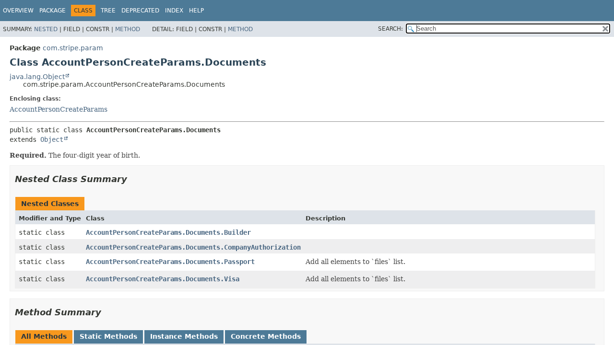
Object (51, 139)
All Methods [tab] (44, 336)
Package (52, 10)
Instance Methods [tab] (184, 336)
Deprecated (140, 10)
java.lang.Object (37, 76)
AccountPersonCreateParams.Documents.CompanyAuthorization (193, 247)
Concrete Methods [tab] (266, 336)
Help (196, 10)
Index (174, 10)
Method (127, 29)
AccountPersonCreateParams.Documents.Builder (168, 232)
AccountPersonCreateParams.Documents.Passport (170, 261)
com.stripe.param (73, 48)
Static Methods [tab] (108, 336)
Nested (46, 29)
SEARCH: (390, 28)
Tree (108, 10)
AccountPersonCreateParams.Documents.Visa (162, 279)
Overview (18, 10)
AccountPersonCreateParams (58, 109)
